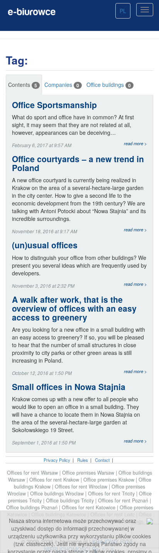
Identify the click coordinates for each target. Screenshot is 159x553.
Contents (22, 85)
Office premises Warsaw (89, 472)
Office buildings (108, 85)
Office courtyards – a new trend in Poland (78, 163)
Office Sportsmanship (54, 104)
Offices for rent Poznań (124, 500)
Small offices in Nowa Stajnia (68, 386)
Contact (102, 460)
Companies (61, 85)
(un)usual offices (45, 245)
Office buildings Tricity (70, 500)
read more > (135, 143)
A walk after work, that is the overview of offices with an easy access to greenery (74, 308)
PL (123, 11)
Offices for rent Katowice (89, 507)
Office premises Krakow (109, 479)
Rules (82, 460)
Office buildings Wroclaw (57, 493)
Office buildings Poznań (32, 507)
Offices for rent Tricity (112, 493)
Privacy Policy (57, 460)
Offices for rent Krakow (55, 479)
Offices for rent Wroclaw (82, 486)
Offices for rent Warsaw (33, 472)
